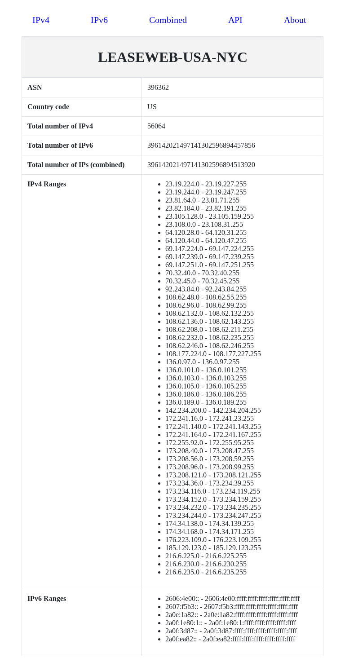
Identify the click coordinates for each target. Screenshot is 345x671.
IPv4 (40, 20)
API (235, 20)
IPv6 (99, 20)
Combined (168, 20)
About (295, 20)
